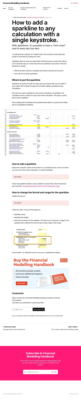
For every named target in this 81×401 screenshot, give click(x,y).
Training (59, 8)
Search (66, 8)
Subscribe (75, 3)
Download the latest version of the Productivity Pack (41, 186)
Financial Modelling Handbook (16, 3)
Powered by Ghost (73, 393)
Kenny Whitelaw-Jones (20, 17)
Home (4, 8)
